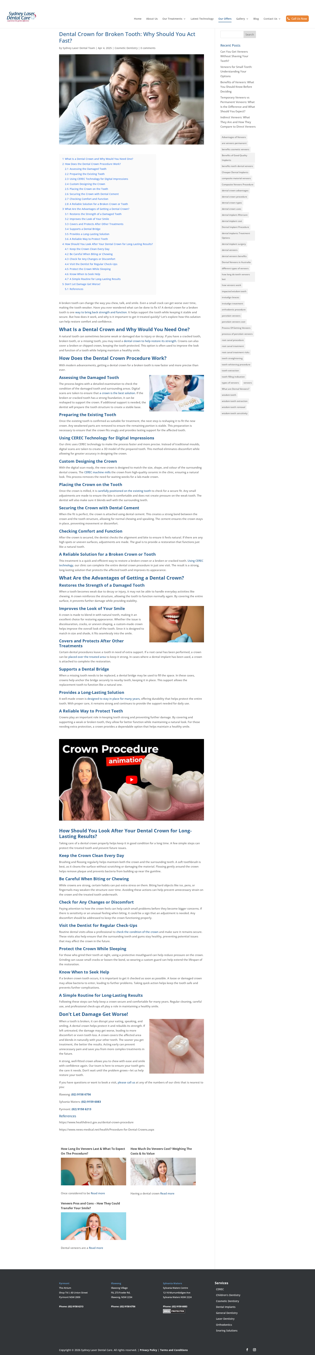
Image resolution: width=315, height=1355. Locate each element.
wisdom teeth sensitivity (234, 413)
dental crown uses (231, 208)
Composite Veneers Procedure (237, 184)
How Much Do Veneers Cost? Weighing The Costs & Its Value (161, 1151)
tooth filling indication (233, 376)
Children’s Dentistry (228, 1295)
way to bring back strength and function (101, 312)
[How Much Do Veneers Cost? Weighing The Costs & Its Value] (163, 1183)
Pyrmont (64, 1283)
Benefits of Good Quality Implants (234, 158)
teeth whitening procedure (236, 364)
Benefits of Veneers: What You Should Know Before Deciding (237, 86)
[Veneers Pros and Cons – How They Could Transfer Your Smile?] (93, 1237)
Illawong (116, 1283)
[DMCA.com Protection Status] (174, 1312)
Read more (98, 1193)
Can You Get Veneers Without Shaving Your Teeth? (234, 56)
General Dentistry (227, 1313)
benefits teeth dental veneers (237, 166)
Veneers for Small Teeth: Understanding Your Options (236, 71)
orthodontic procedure (234, 309)
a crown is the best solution (117, 393)
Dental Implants (226, 1307)
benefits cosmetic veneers (235, 149)
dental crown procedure (234, 196)
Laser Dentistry (225, 1318)
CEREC (220, 1289)
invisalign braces (230, 297)
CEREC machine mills (97, 472)
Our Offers (225, 18)
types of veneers (230, 382)
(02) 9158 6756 (81, 1094)
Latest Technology (202, 18)
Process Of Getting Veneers (236, 327)
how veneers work (231, 285)
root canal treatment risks (235, 352)
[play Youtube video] (131, 779)
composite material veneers (236, 178)
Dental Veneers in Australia (236, 262)
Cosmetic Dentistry (126, 48)
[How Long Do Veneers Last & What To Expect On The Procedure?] (93, 1183)
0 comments (148, 48)
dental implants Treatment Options (236, 236)
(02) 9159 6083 (91, 1101)
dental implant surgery (234, 244)
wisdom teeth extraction (235, 401)
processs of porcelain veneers (237, 333)
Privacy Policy (148, 1350)
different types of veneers (235, 268)
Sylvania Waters (172, 1283)
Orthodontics (224, 1324)
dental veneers (230, 250)
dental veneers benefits (234, 256)
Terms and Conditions (174, 1350)
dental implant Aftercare (235, 214)
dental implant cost (232, 221)
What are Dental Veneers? (235, 388)
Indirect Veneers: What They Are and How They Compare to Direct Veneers (238, 121)
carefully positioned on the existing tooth (124, 491)
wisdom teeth (229, 394)
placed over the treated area (87, 657)
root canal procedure (233, 340)
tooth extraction (230, 370)
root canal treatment (233, 346)
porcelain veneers (231, 315)
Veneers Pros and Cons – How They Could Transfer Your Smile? (90, 1205)
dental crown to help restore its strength (150, 341)
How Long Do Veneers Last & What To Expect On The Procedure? (93, 1151)
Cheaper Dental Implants (235, 172)
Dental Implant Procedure (235, 227)
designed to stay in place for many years (113, 698)
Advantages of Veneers (234, 137)
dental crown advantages (235, 190)
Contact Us (270, 18)
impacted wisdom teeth (234, 291)
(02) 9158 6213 (81, 1109)
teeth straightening (232, 358)
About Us (152, 18)
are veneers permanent (234, 143)
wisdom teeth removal (233, 407)
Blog (256, 18)
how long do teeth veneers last (236, 277)
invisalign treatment (232, 303)
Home (137, 18)
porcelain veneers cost (233, 321)
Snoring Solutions (227, 1330)
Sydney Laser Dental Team (79, 48)
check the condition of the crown (137, 932)
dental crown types (232, 202)
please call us (126, 1082)
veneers (248, 382)
